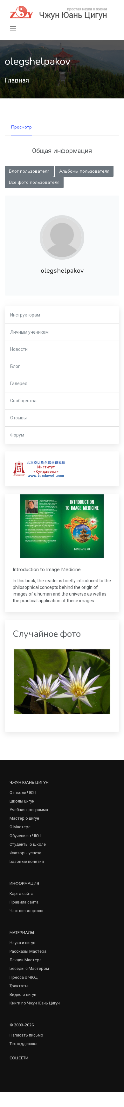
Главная (17, 80)
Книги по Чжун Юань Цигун (35, 1003)
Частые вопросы (26, 910)
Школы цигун (22, 801)
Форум (17, 434)
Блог (15, 366)
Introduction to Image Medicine (47, 569)
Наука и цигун (22, 942)
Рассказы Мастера (28, 951)
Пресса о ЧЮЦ (24, 977)
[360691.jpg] (62, 680)
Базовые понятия (27, 861)
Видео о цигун (23, 994)
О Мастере (20, 826)
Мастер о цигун (24, 818)
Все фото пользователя (34, 182)
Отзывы (18, 417)
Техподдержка (24, 1043)
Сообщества (23, 400)
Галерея (18, 383)
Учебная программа (29, 809)
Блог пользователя (29, 171)
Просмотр (21, 127)
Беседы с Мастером (29, 968)
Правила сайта (24, 902)
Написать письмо (26, 1035)
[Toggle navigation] (13, 28)
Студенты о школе (28, 844)
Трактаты (19, 986)
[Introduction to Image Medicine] (62, 526)
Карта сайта (21, 893)
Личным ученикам (29, 332)
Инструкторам (25, 314)
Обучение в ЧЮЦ (25, 835)
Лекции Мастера (26, 959)
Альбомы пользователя (84, 171)
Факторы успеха (25, 852)
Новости (19, 349)
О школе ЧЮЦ (23, 792)
